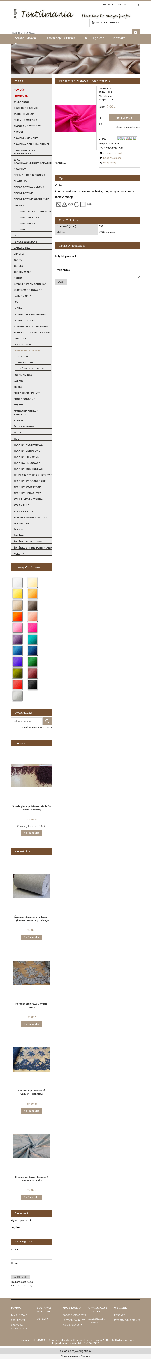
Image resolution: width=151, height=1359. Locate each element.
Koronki (19, 278)
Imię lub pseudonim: (67, 256)
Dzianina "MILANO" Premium (32, 211)
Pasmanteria (23, 344)
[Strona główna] (71, 13)
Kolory (19, 554)
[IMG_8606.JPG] (75, 117)
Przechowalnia (72, 1325)
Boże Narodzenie (26, 108)
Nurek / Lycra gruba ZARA (32, 332)
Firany (18, 235)
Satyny (19, 381)
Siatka (18, 387)
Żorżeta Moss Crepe (28, 541)
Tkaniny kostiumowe (28, 445)
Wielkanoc (21, 102)
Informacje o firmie (127, 1320)
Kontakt (119, 1315)
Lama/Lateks (22, 296)
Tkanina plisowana (27, 463)
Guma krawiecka (25, 120)
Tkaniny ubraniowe (27, 493)
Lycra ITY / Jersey (26, 320)
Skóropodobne (24, 399)
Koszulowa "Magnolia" (30, 284)
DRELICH (19, 205)
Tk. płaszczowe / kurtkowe (33, 475)
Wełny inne (21, 505)
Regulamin (18, 1320)
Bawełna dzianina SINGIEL (32, 144)
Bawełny (20, 169)
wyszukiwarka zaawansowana (36, 727)
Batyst (18, 132)
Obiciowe (20, 338)
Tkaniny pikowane (26, 457)
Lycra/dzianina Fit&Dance (32, 314)
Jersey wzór (23, 272)
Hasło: (14, 1263)
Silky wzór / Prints (27, 393)
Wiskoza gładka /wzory (30, 517)
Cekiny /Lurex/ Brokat (29, 175)
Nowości (20, 90)
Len (16, 302)
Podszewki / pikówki (28, 350)
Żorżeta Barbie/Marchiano (33, 547)
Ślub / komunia (24, 426)
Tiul (16, 439)
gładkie (23, 356)
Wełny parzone (24, 511)
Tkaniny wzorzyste (27, 487)
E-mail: (15, 1249)
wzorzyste (25, 362)
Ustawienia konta (74, 1320)
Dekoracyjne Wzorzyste (31, 199)
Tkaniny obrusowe (27, 451)
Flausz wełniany (25, 242)
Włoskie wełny (24, 114)
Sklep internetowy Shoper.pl (75, 1356)
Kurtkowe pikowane (28, 290)
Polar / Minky (23, 375)
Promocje (21, 96)
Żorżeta (19, 535)
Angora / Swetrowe (27, 126)
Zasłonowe (21, 523)
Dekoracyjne (23, 193)
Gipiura (19, 254)
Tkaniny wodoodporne (30, 481)
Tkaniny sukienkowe (28, 469)
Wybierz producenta (21, 1220)
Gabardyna (22, 248)
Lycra (18, 308)
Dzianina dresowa (26, 217)
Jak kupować (19, 1315)
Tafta (17, 432)
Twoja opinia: (63, 269)
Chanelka (21, 181)
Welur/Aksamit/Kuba (28, 499)
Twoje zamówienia (74, 1315)
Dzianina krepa (24, 223)
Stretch (19, 405)
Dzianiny (20, 229)
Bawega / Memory (26, 138)
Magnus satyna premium (31, 326)
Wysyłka (42, 1319)
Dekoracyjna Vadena (29, 187)
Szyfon (19, 420)
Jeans (18, 260)
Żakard (19, 529)
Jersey (19, 266)
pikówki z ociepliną (31, 368)
